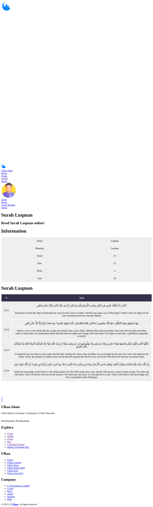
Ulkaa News (13, 465)
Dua (9, 441)
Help (9, 499)
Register (11, 205)
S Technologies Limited (18, 486)
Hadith (4, 178)
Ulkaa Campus (14, 462)
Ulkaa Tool (12, 470)
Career (10, 488)
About (4, 181)
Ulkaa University (15, 473)
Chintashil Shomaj (16, 444)
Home (4, 173)
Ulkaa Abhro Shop (16, 468)
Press (9, 491)
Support (11, 496)
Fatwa (10, 439)
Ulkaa (10, 460)
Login (4, 199)
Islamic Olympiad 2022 (18, 447)
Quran (4, 176)
